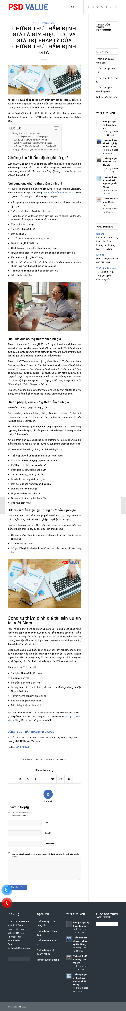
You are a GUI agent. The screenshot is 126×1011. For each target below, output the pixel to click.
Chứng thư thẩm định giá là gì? (26, 133)
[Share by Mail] (69, 779)
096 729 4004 (103, 262)
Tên (47, 822)
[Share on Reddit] (61, 779)
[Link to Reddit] (116, 7)
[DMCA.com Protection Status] (19, 960)
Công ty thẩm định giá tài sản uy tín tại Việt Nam (35, 149)
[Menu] (78, 7)
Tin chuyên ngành (44, 23)
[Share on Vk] (52, 779)
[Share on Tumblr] (44, 779)
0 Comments (47, 759)
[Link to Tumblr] (106, 7)
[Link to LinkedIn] (93, 7)
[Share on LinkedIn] (36, 779)
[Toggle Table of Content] (54, 128)
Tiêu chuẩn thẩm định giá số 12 (58, 192)
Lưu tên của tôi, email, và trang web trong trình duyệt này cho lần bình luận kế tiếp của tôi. (45, 855)
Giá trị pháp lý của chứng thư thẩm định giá (34, 142)
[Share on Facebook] (12, 779)
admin (63, 759)
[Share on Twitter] (20, 779)
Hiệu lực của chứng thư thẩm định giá (31, 139)
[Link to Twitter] (97, 7)
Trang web (49, 843)
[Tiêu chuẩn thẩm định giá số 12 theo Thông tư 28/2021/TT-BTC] (2, 505)
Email (48, 832)
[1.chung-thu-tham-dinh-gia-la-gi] (44, 79)
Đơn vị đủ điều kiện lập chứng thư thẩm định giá (36, 146)
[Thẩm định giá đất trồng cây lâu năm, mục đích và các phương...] (123, 505)
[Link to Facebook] (88, 7)
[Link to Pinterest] (102, 7)
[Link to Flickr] (111, 7)
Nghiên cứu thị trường (107, 96)
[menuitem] (71, 7)
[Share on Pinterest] (28, 779)
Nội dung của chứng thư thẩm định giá (32, 136)
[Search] (71, 7)
